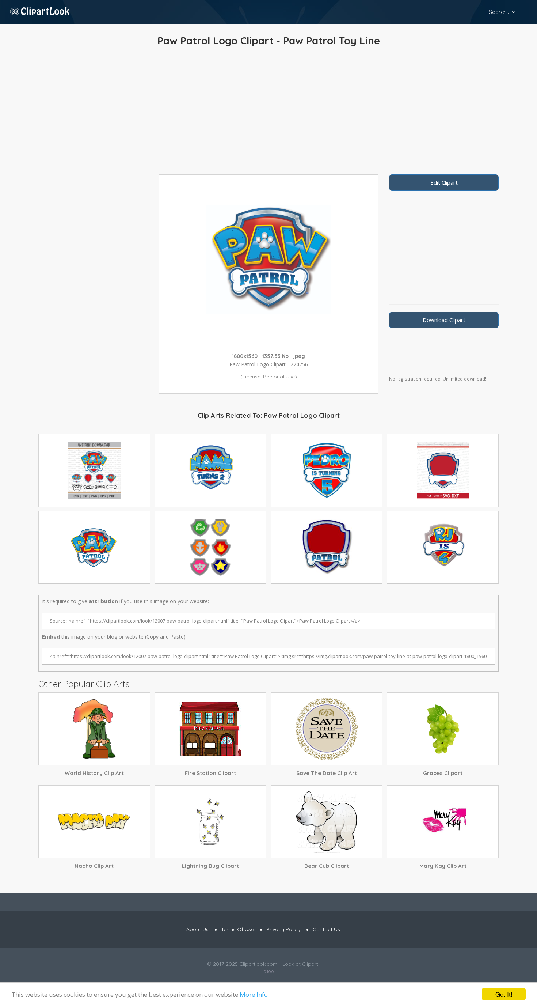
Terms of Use (237, 929)
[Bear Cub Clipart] (326, 821)
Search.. (499, 11)
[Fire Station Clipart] (210, 728)
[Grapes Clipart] (443, 728)
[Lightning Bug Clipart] (210, 821)
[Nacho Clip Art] (94, 821)
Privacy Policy (283, 929)
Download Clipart (444, 320)
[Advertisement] (268, 112)
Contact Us (326, 929)
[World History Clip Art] (94, 728)
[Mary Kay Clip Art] (443, 821)
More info (254, 994)
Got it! (504, 994)
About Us (197, 929)
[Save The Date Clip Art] (326, 728)
